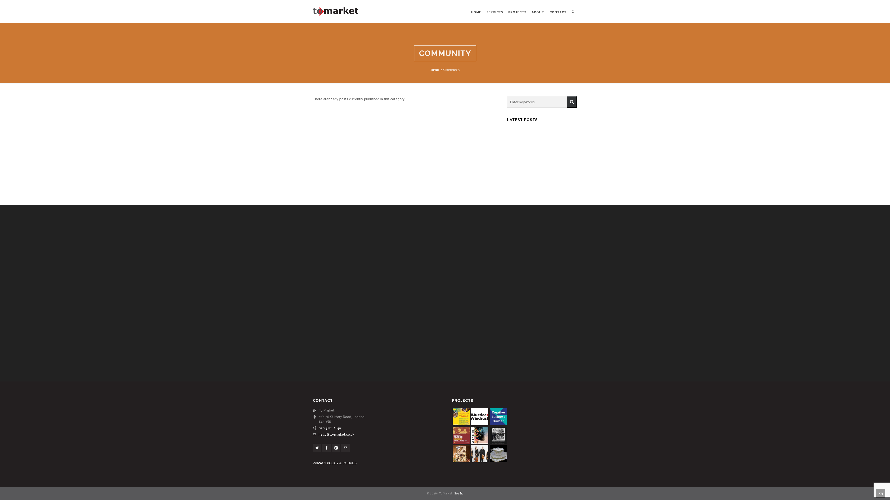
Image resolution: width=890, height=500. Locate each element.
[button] (572, 102)
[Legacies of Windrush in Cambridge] (461, 435)
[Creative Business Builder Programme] (498, 416)
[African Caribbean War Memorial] (498, 435)
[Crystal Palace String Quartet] (479, 453)
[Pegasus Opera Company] (479, 435)
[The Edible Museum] (461, 453)
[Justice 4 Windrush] (479, 416)
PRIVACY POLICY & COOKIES (335, 463)
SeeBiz (459, 493)
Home (434, 70)
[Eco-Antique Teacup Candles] (498, 453)
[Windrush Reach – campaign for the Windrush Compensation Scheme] (461, 416)
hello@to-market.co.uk (336, 434)
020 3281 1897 (330, 428)
